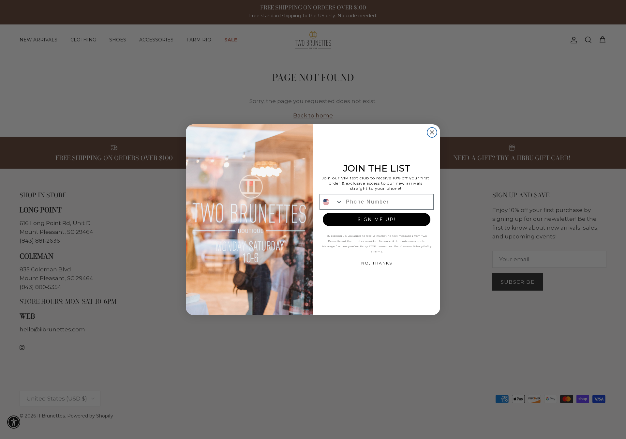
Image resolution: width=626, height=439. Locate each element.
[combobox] (331, 201)
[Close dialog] (432, 132)
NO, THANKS (376, 263)
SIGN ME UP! (376, 219)
